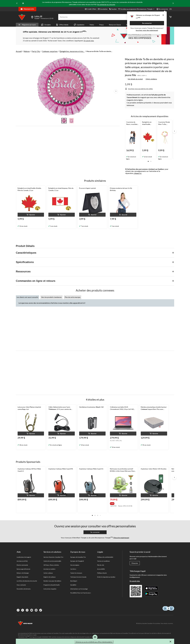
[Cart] (170, 17)
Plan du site (100, 565)
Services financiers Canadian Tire (53, 557)
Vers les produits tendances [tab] (51, 297)
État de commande (22, 565)
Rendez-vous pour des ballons (52, 581)
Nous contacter (21, 585)
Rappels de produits (22, 577)
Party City (36, 51)
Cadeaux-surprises (50, 51)
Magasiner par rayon (29, 25)
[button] (148, 161)
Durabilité (73, 585)
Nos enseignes (74, 565)
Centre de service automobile (52, 561)
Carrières (73, 569)
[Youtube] (31, 610)
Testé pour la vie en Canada (78, 577)
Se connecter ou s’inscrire (106, 4)
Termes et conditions (103, 561)
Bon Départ (73, 581)
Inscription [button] (104, 9)
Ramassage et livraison (23, 569)
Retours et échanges (23, 573)
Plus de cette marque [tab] (72, 297)
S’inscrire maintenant (121, 538)
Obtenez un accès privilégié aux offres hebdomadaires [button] (93, 642)
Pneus (101, 25)
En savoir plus (135, 581)
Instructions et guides (50, 589)
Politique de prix (102, 573)
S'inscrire (135, 563)
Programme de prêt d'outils (52, 585)
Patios (92, 25)
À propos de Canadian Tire (78, 557)
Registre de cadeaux (50, 577)
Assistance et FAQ (22, 561)
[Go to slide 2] (71, 120)
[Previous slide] (17, 3)
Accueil (19, 51)
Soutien (114, 9)
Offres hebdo (63, 25)
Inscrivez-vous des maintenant (147, 30)
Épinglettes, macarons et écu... (72, 51)
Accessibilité (101, 569)
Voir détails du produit (135, 79)
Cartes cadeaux (48, 573)
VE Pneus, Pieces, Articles (51, 565)
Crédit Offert (91, 9)
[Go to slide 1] (64, 120)
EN (171, 9)
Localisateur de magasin (24, 557)
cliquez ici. (138, 173)
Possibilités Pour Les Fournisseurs (80, 593)
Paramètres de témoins (24, 589)
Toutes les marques (76, 573)
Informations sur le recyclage (79, 589)
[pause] (23, 3)
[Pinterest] (36, 610)
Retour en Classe (115, 25)
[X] (22, 610)
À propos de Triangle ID (77, 561)
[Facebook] (18, 610)
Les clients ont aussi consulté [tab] (27, 297)
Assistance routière (49, 569)
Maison (27, 51)
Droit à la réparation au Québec (106, 577)
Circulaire (47, 25)
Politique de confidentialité (105, 557)
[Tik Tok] (40, 610)
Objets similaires (151, 79)
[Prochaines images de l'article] (116, 91)
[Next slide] (173, 3)
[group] (123, 503)
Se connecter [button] (163, 9)
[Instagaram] (27, 610)
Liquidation (80, 25)
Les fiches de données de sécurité (27, 581)
